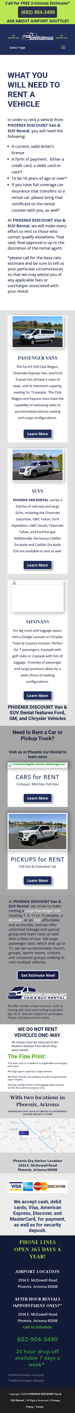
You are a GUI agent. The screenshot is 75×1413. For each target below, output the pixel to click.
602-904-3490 (37, 1339)
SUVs (37, 491)
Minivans (37, 621)
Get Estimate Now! (38, 975)
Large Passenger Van (43, 910)
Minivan (15, 920)
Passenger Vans (37, 358)
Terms (39, 1406)
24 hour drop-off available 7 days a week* (37, 1358)
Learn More (37, 433)
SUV (37, 920)
